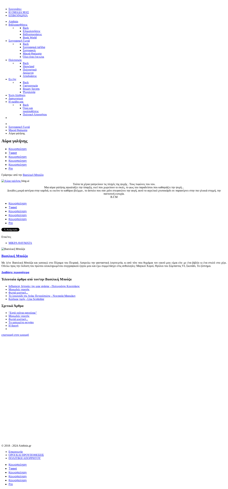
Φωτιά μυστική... (18, 292)
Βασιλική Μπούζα (33, 174)
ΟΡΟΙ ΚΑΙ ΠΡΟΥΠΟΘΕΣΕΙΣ (26, 454)
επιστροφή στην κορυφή (15, 334)
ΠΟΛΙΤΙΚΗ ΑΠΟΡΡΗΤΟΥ (25, 458)
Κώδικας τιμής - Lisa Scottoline (26, 299)
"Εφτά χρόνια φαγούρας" (23, 312)
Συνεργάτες (15, 9)
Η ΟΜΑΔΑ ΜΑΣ (19, 12)
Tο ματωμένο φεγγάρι (21, 322)
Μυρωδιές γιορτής (19, 289)
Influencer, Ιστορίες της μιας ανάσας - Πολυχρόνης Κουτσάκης (44, 286)
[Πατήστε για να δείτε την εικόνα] (11, 180)
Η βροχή (13, 325)
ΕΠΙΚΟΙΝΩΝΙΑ (18, 15)
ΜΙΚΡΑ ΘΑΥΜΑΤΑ (20, 242)
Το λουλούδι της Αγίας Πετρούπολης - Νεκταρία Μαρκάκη (42, 295)
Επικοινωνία (16, 451)
